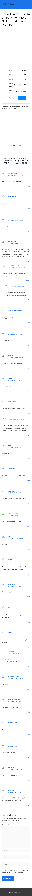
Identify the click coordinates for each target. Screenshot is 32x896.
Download (21, 98)
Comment (5, 825)
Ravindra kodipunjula (15, 699)
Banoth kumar (12, 401)
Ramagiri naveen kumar (15, 219)
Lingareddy (11, 491)
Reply (28, 186)
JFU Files (8, 4)
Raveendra (11, 767)
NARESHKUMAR (12, 196)
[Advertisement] (16, 45)
